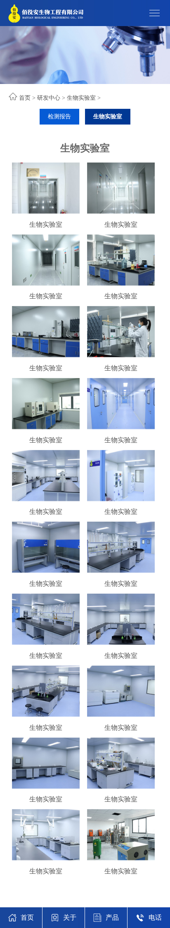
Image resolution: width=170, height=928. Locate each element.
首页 (25, 98)
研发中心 (48, 98)
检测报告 (59, 116)
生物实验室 (81, 98)
